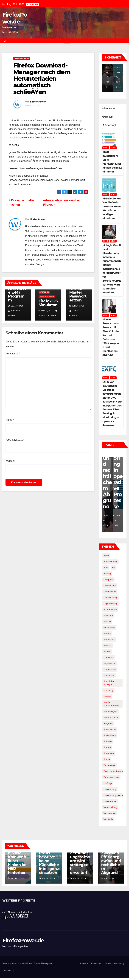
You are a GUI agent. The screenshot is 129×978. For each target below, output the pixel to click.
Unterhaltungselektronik (115, 795)
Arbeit (106, 555)
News (113, 148)
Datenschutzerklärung (114, 963)
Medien (107, 696)
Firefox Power (38, 101)
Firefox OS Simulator (48, 303)
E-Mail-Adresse (15, 440)
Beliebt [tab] (109, 116)
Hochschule (109, 639)
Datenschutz (110, 591)
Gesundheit (109, 627)
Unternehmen (110, 801)
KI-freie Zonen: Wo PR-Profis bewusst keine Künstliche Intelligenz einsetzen (49, 857)
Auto (106, 567)
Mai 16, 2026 (17, 878)
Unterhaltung (110, 789)
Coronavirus (110, 585)
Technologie (109, 765)
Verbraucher (110, 813)
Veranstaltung (110, 807)
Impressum (96, 963)
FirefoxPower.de (23, 940)
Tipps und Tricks (21, 58)
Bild (113, 567)
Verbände (108, 819)
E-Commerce (110, 609)
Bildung (107, 573)
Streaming (109, 753)
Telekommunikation (113, 771)
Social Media (110, 735)
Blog (105, 148)
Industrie (108, 645)
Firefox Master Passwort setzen (77, 294)
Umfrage (108, 783)
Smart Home (110, 729)
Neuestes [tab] (109, 108)
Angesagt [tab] (110, 125)
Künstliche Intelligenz (109, 683)
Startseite (83, 963)
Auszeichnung (111, 561)
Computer (108, 579)
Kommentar (13, 353)
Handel (107, 633)
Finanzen (108, 615)
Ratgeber (108, 723)
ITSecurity (109, 657)
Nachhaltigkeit (111, 711)
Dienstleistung (111, 597)
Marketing (108, 690)
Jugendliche (109, 663)
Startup (107, 747)
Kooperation (110, 669)
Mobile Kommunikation (111, 704)
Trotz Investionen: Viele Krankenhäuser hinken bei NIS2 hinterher (17, 859)
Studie (107, 759)
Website (10, 460)
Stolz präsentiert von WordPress (17, 963)
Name (10, 419)
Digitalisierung (111, 603)
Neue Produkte (111, 717)
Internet (107, 651)
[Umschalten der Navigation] (67, 40)
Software (108, 741)
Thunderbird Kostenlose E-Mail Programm (17, 290)
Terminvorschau (111, 777)
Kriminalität (109, 675)
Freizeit (107, 621)
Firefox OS (44, 292)
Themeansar (8, 970)
